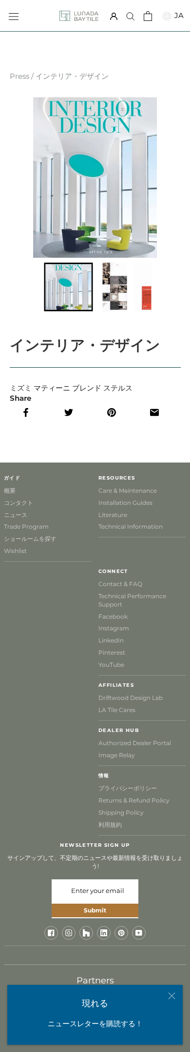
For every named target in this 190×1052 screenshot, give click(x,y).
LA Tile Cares (116, 709)
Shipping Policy (121, 812)
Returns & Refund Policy (134, 800)
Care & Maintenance (127, 490)
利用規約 (110, 824)
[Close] (171, 995)
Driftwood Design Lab (130, 697)
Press (19, 76)
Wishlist (15, 550)
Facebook (113, 616)
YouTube (111, 664)
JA (177, 15)
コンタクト (18, 502)
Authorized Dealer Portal (134, 743)
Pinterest (111, 652)
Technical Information (130, 526)
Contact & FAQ (120, 584)
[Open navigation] (14, 15)
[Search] (130, 16)
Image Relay (116, 755)
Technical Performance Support (132, 600)
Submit (95, 910)
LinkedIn (111, 640)
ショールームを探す (30, 538)
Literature (112, 514)
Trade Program (26, 526)
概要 (10, 490)
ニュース (15, 514)
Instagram (113, 628)
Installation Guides (125, 502)
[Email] (159, 413)
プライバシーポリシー (127, 788)
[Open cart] (148, 16)
